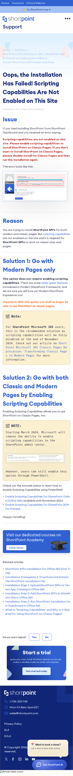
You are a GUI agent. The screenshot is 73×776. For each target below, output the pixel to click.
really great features (54, 282)
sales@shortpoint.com (24, 713)
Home (7, 50)
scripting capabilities (56, 234)
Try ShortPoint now (37, 9)
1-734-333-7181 (19, 701)
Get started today (36, 671)
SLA (6, 730)
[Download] (30, 397)
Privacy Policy (13, 723)
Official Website (35, 3)
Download (18, 3)
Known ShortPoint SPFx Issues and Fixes (28, 62)
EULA (7, 736)
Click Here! (16, 547)
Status (5, 3)
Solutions (20, 50)
